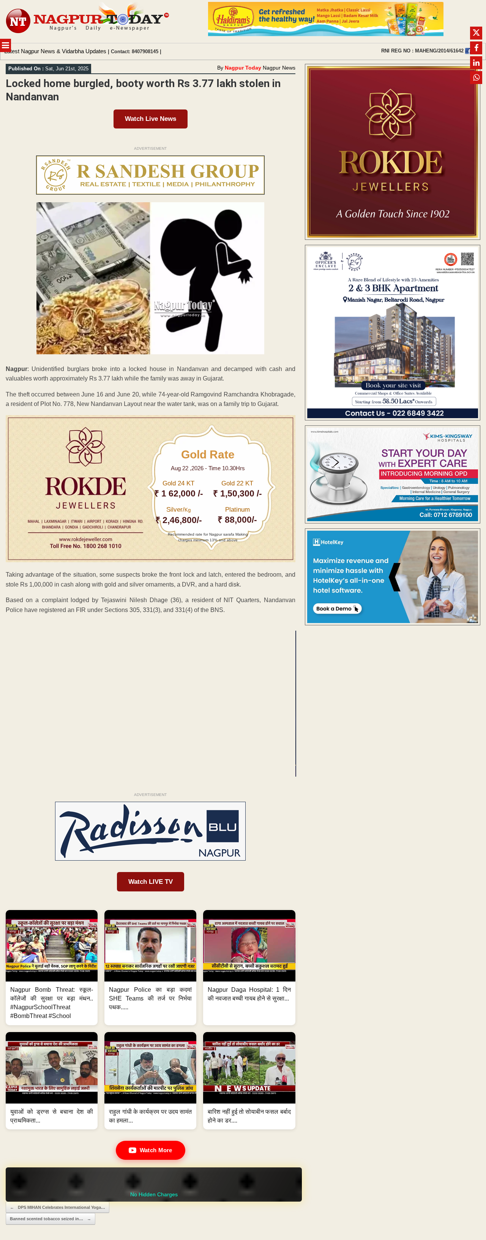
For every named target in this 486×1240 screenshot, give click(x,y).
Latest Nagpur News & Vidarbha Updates (55, 51)
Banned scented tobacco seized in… (50, 1218)
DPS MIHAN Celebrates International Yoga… (57, 1207)
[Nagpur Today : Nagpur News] (88, 21)
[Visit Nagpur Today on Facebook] (468, 51)
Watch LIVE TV (150, 881)
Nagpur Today (243, 68)
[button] (52, 967)
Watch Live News (150, 118)
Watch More (156, 1150)
